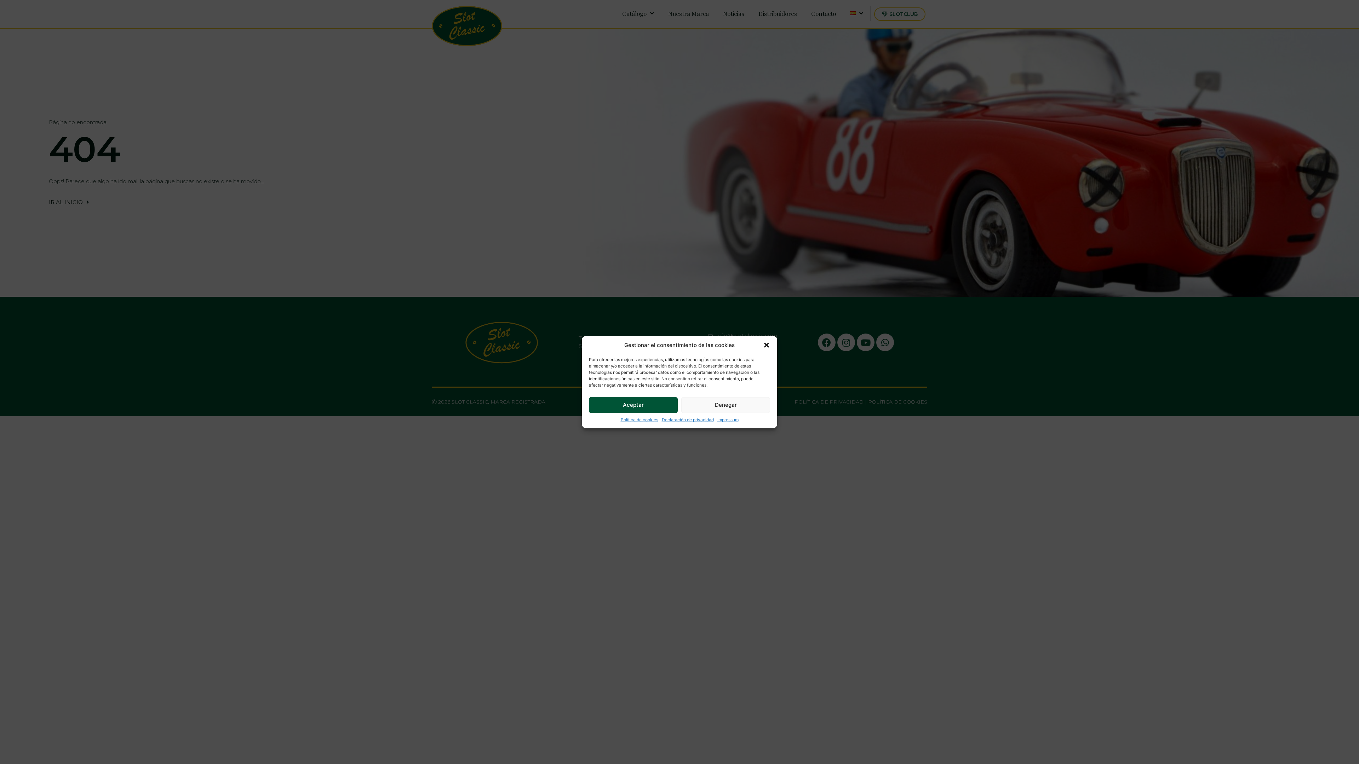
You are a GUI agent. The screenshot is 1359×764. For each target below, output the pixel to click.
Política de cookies (639, 419)
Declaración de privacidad (688, 419)
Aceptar (633, 404)
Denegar (726, 404)
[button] (766, 345)
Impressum (728, 419)
